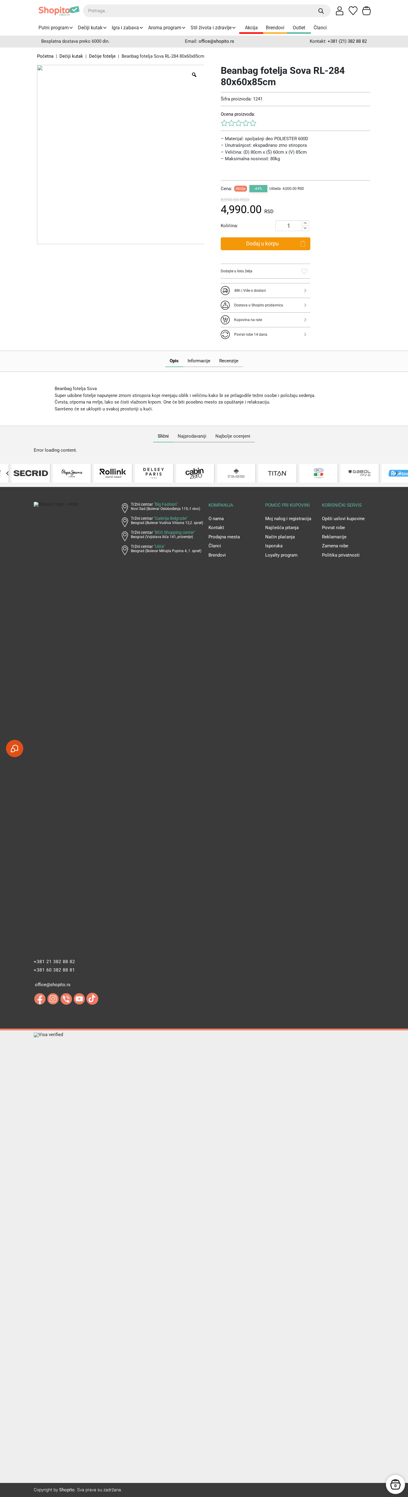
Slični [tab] (163, 436)
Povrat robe (333, 527)
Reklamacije (334, 537)
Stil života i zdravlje (211, 27)
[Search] (321, 11)
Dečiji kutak (90, 27)
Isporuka (274, 546)
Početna (45, 56)
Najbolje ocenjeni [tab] (232, 436)
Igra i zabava (125, 27)
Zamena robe (335, 546)
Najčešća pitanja (282, 527)
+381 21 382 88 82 (54, 961)
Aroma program (164, 27)
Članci (320, 27)
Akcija (251, 27)
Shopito (67, 1490)
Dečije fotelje (102, 56)
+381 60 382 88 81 (54, 970)
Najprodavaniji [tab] (192, 436)
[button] (304, 271)
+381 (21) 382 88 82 (347, 41)
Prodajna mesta (224, 537)
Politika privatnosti (341, 555)
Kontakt (216, 527)
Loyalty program (281, 555)
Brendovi (275, 27)
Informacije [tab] (199, 360)
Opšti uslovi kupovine (343, 518)
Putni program (54, 27)
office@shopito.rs (216, 41)
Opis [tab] (174, 360)
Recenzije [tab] (228, 360)
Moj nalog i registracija (288, 518)
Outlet (299, 27)
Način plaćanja (280, 537)
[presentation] (7, 473)
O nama (216, 518)
